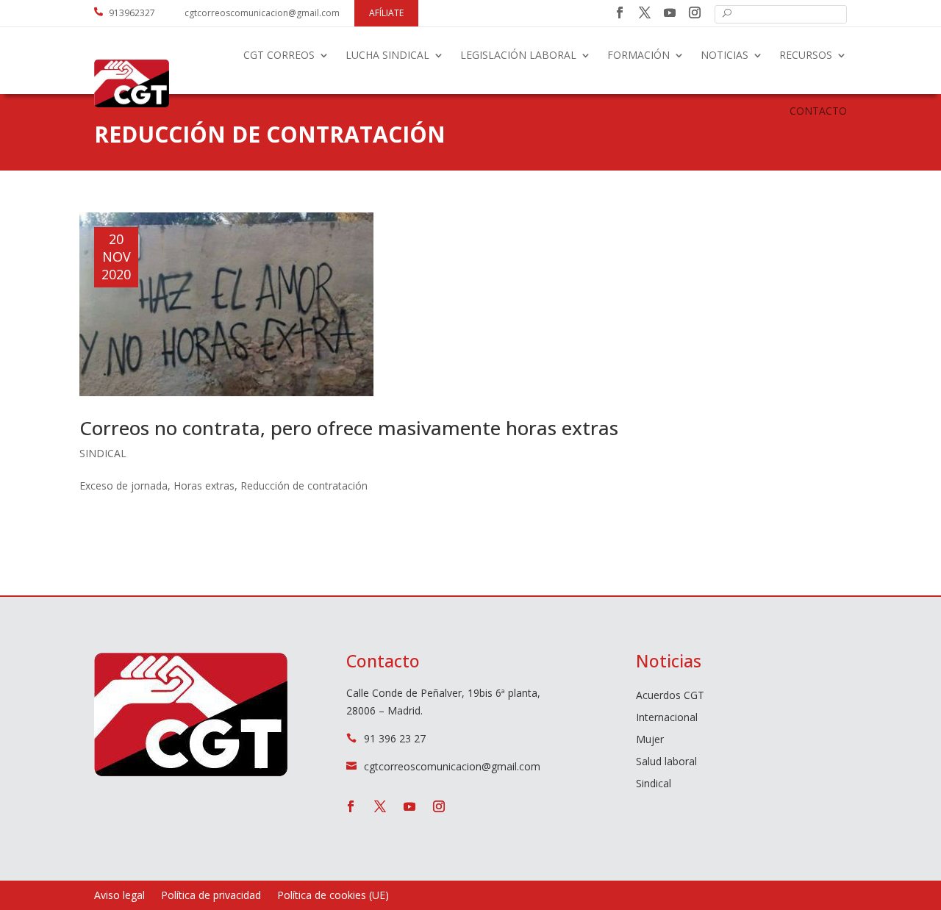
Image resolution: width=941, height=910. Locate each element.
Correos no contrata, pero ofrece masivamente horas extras (348, 428)
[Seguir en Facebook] (619, 12)
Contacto (818, 111)
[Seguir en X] (644, 12)
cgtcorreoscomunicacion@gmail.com (262, 13)
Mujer (650, 740)
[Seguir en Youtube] (669, 12)
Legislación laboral (518, 55)
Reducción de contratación (304, 485)
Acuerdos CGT (670, 696)
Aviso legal (119, 896)
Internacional (667, 718)
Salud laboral (666, 762)
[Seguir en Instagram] (694, 12)
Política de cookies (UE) (333, 896)
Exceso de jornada (123, 485)
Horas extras (204, 485)
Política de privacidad (211, 896)
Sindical (102, 453)
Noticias (724, 55)
